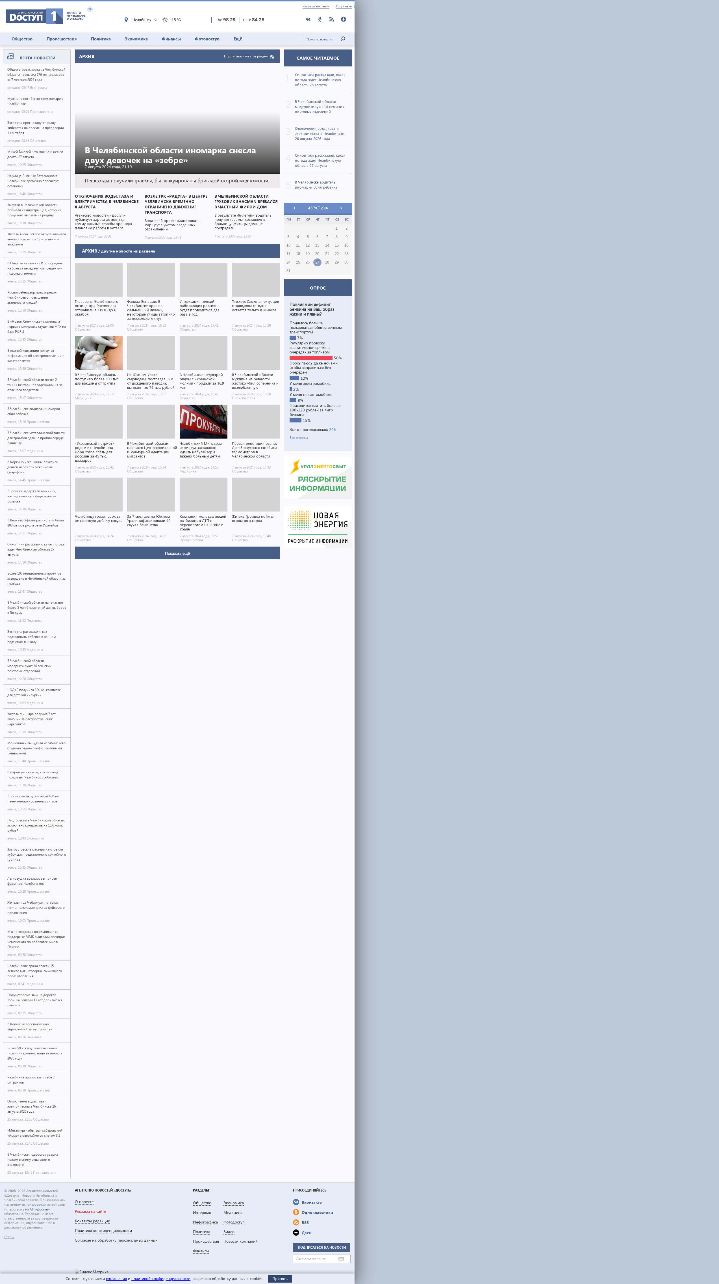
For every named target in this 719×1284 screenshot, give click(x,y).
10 (288, 245)
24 (288, 262)
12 (308, 245)
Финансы (171, 39)
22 (337, 254)
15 (337, 245)
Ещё (238, 39)
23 (346, 254)
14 (327, 245)
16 (346, 245)
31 (288, 271)
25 (298, 262)
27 (317, 262)
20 (317, 254)
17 (288, 254)
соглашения (116, 1278)
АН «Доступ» (40, 1209)
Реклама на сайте (316, 6)
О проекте (344, 6)
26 (308, 262)
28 (327, 262)
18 (298, 254)
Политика (101, 39)
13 (317, 245)
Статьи (9, 1237)
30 (346, 262)
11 (298, 245)
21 (327, 254)
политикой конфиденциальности (160, 1278)
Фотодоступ (207, 39)
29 (337, 262)
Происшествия (62, 39)
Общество (22, 39)
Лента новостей (37, 58)
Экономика (136, 39)
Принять (280, 1278)
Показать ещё (177, 553)
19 (308, 254)
